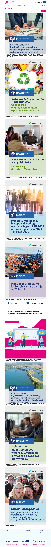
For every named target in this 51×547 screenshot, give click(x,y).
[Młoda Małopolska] (25, 496)
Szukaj (43, 11)
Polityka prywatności (14, 544)
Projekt (7, 5)
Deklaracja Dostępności (8, 544)
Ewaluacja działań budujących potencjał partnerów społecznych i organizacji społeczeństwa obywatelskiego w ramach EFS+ (23, 360)
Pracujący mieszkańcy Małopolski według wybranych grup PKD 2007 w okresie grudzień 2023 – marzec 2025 (25, 239)
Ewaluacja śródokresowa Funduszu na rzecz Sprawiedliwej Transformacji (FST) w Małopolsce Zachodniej (25, 404)
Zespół (25, 5)
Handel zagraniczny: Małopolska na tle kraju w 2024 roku (21, 299)
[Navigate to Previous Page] (20, 528)
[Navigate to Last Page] (32, 528)
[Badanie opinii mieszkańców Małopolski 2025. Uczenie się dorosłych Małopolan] (25, 148)
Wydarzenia (19, 5)
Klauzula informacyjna (25, 544)
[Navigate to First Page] (18, 528)
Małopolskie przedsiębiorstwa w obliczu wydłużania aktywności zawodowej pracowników (23, 465)
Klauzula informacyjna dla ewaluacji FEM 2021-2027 (39, 544)
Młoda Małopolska (11, 525)
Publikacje (13, 5)
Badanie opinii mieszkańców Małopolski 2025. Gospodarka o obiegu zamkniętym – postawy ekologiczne (24, 117)
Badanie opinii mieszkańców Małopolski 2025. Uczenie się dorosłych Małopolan (24, 178)
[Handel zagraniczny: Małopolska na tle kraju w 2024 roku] (25, 270)
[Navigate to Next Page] (30, 528)
